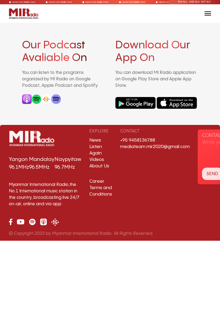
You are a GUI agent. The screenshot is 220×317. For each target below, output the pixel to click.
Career (96, 181)
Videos (96, 159)
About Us (99, 166)
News (95, 140)
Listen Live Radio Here (25, 2)
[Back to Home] (23, 13)
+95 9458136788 (137, 140)
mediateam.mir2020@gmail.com (155, 146)
